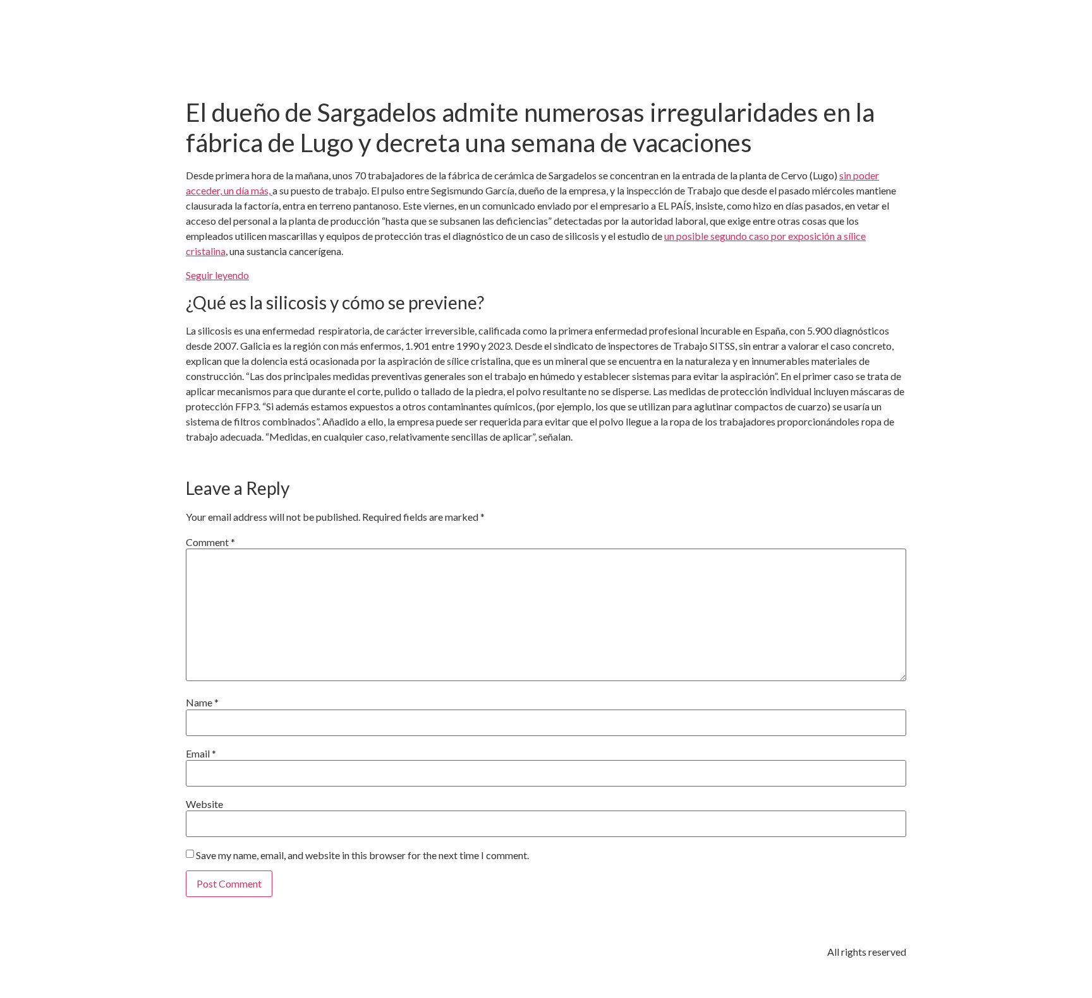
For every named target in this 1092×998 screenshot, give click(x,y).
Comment (210, 542)
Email (201, 754)
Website (204, 804)
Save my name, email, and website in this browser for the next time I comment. (362, 855)
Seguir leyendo (217, 275)
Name (202, 703)
